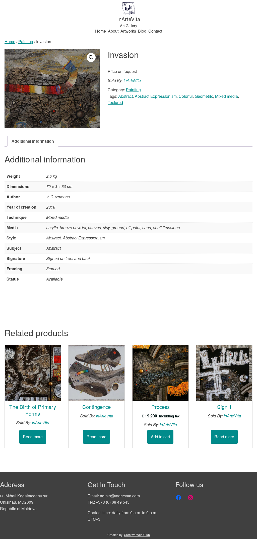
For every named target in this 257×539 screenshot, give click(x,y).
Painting (25, 41)
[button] (91, 57)
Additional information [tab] (33, 141)
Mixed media (226, 96)
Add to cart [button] (160, 436)
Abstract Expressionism (156, 96)
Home (10, 41)
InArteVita (128, 19)
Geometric (204, 96)
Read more (33, 436)
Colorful (186, 96)
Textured (115, 102)
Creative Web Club (137, 534)
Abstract (125, 96)
